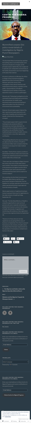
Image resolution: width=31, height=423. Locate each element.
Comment (23, 271)
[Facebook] (10, 313)
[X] (4, 313)
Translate (14, 364)
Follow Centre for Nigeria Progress (14, 395)
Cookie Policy (8, 416)
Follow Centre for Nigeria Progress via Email (12, 332)
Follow (6, 349)
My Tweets (5, 326)
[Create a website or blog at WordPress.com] (2, 410)
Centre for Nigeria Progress (14, 16)
